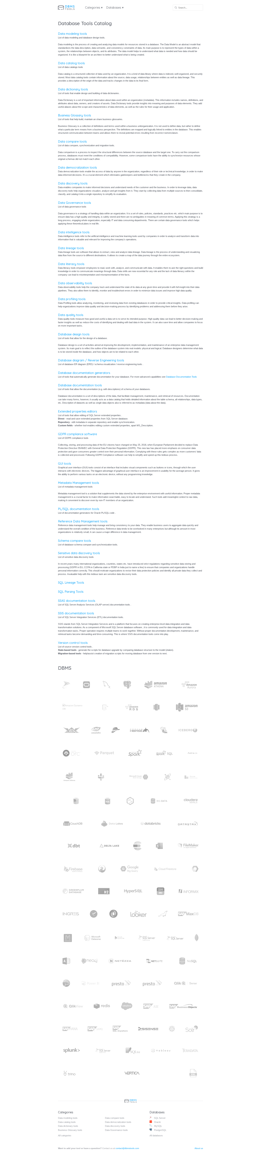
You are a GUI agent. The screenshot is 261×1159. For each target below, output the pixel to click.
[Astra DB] (192, 753)
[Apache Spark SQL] (164, 753)
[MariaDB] (163, 914)
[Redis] (102, 1006)
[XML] (193, 1073)
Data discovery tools (72, 183)
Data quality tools (70, 315)
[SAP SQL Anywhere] (120, 1028)
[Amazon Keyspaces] (105, 707)
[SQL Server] (66, 684)
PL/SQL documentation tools (78, 509)
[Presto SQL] (152, 983)
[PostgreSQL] (127, 684)
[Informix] (188, 891)
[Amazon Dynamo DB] (74, 707)
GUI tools (64, 463)
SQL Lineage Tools (71, 582)
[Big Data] (159, 800)
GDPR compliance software (77, 434)
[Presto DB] (121, 983)
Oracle (157, 1122)
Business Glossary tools (74, 115)
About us (199, 1148)
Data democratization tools (77, 167)
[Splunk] (71, 1050)
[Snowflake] (171, 1028)
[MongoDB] (196, 938)
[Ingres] (71, 914)
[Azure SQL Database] (107, 800)
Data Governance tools (74, 203)
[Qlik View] (73, 1006)
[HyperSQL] (133, 891)
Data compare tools (72, 141)
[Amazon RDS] (132, 707)
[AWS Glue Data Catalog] (101, 777)
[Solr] (191, 1028)
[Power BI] (90, 983)
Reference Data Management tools (82, 521)
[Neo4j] (89, 961)
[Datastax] (188, 823)
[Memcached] (68, 938)
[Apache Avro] (71, 730)
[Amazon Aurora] (189, 684)
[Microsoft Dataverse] (92, 938)
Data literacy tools (71, 264)
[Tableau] (161, 1050)
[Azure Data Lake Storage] (76, 800)
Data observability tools (75, 283)
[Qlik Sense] (185, 983)
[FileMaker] (188, 846)
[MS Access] (66, 961)
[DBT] (74, 846)
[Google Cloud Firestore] (165, 868)
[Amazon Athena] (155, 684)
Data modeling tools (72, 34)
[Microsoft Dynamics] (120, 938)
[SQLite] (133, 1050)
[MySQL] (106, 684)
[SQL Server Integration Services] (103, 1050)
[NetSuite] (154, 961)
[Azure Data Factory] (191, 777)
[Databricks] (150, 823)
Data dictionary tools (73, 89)
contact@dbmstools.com (127, 1148)
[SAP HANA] (70, 1028)
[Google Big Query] (129, 868)
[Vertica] (132, 1073)
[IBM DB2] (160, 891)
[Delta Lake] (109, 846)
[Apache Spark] (135, 753)
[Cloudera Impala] (191, 800)
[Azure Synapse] (130, 800)
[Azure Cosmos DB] (167, 777)
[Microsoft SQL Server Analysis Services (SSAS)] (146, 938)
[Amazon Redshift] (156, 707)
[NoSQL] (188, 961)
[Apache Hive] (163, 730)
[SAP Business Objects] (183, 1006)
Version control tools (73, 643)
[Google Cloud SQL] (195, 868)
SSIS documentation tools (76, 613)
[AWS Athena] (69, 777)
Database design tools (73, 334)
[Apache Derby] (115, 730)
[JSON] (113, 914)
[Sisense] (148, 1028)
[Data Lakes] (112, 823)
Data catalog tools (71, 63)
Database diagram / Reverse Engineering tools (91, 360)
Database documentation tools (80, 385)
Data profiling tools (71, 299)
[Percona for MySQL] (66, 983)
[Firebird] (102, 868)
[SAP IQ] (95, 1028)
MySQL (158, 1126)
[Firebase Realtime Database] (73, 868)
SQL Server (159, 1118)
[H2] (104, 891)
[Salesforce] (126, 1006)
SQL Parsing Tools (70, 591)
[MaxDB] (188, 914)
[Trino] (69, 1073)
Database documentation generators (84, 373)
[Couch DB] (73, 823)
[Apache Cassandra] (96, 730)
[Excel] (159, 846)
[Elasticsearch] (137, 846)
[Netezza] (120, 961)
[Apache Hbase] (140, 730)
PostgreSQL (159, 1130)
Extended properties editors (77, 411)
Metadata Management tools (78, 483)
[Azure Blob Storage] (138, 777)
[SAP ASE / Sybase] (151, 1006)
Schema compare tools (74, 541)
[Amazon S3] (187, 707)
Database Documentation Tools (181, 376)
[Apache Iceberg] (188, 730)
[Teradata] (190, 1050)
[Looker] (138, 914)
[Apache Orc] (71, 753)
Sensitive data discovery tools (79, 553)
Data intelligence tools (73, 232)
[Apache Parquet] (104, 753)
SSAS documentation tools (76, 601)
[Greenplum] (73, 891)
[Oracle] (86, 684)
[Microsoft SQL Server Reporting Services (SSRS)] (175, 938)
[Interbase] (93, 914)
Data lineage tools (71, 248)
